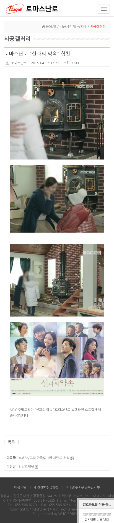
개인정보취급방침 (45, 487)
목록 (11, 442)
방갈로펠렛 (26, 466)
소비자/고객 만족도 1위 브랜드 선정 (44, 458)
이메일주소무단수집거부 (83, 487)
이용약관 (20, 487)
